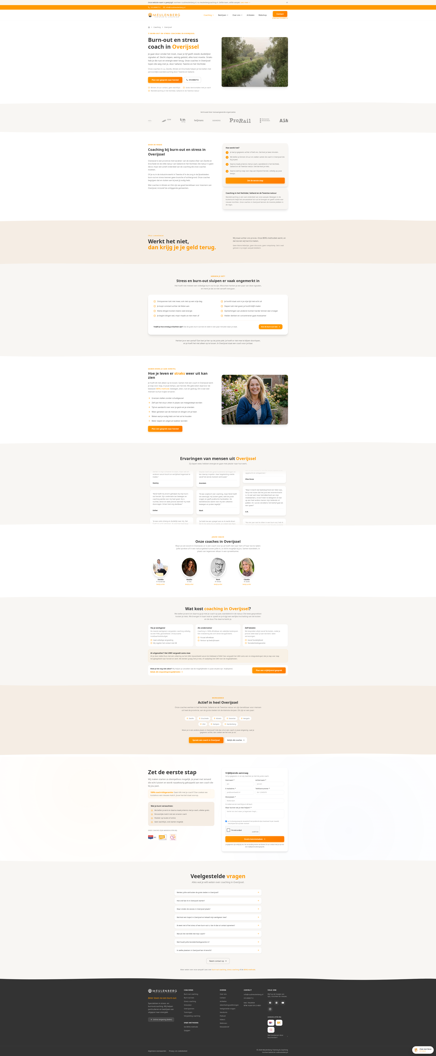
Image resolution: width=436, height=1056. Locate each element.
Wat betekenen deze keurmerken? (275, 1036)
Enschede (205, 718)
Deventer (232, 718)
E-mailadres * (230, 788)
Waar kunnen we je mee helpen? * (238, 808)
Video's (222, 1019)
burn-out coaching (219, 969)
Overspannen (189, 1009)
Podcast (223, 1016)
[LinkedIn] (276, 1002)
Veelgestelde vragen (227, 1009)
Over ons (236, 15)
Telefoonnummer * (262, 788)
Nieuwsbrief (224, 1027)
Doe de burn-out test (269, 327)
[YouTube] (282, 1002)
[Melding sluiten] (287, 2)
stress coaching (233, 969)
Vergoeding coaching (192, 1016)
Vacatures (223, 1012)
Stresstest (187, 1005)
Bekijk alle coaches (234, 740)
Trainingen (188, 1012)
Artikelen (250, 15)
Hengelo (246, 718)
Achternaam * (260, 780)
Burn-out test (189, 998)
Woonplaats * (230, 797)
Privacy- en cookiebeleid (178, 1051)
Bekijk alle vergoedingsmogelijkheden (165, 672)
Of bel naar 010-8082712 (280, 18)
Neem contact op (216, 961)
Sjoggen (187, 1030)
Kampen (216, 724)
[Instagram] (270, 1009)
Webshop (263, 15)
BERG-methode (162, 388)
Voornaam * (229, 780)
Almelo (218, 718)
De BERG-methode (191, 1027)
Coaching (208, 15)
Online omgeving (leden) (162, 1019)
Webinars (223, 1023)
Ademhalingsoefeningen (229, 1005)
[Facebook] (270, 1002)
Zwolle (191, 718)
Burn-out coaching (191, 994)
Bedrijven (222, 15)
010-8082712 (194, 80)
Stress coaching (190, 1001)
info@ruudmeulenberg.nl (253, 994)
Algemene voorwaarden (157, 1051)
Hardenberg (231, 724)
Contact (223, 998)
